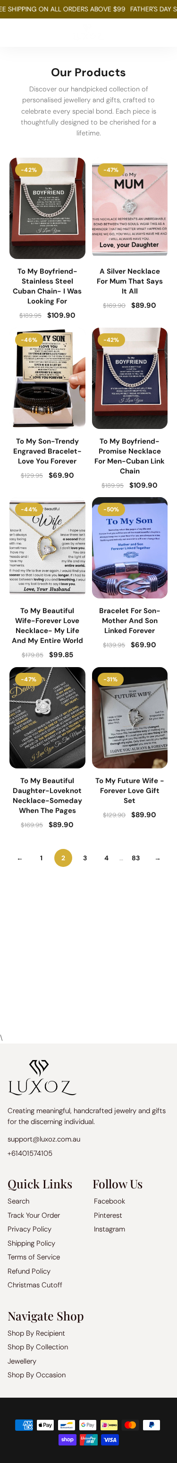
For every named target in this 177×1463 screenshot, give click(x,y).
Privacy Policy (29, 1229)
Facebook (109, 1201)
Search (18, 1201)
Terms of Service (34, 1257)
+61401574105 (30, 1153)
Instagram (109, 1229)
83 (136, 858)
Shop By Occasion (37, 1375)
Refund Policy (29, 1271)
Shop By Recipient (36, 1333)
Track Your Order (34, 1215)
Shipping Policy (31, 1243)
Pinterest (108, 1215)
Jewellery (22, 1361)
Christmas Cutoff (35, 1285)
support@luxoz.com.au (44, 1139)
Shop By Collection (38, 1347)
